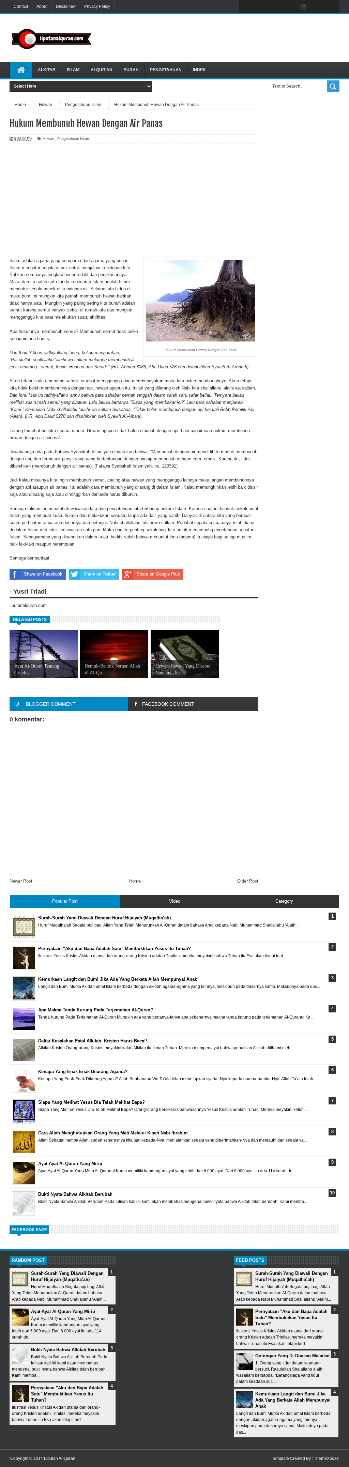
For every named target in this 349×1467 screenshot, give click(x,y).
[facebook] (246, 7)
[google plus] (332, 7)
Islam (73, 69)
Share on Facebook (43, 574)
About (41, 6)
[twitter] (260, 7)
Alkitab (47, 69)
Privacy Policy (97, 6)
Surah (131, 69)
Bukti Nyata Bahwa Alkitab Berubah (68, 1349)
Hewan (48, 139)
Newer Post (21, 881)
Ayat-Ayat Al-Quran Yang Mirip (63, 1311)
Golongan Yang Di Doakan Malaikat (292, 1355)
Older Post (247, 881)
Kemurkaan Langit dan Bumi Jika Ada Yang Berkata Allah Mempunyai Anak (293, 1400)
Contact (21, 6)
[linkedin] (317, 7)
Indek (199, 69)
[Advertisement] (223, 37)
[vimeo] (275, 7)
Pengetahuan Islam (73, 139)
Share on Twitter (100, 574)
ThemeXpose (326, 1458)
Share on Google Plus (158, 574)
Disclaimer (66, 6)
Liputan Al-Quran (59, 1458)
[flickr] (289, 7)
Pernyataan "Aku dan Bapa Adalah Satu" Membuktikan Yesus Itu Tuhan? (67, 1394)
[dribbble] (303, 7)
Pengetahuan (166, 69)
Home (135, 881)
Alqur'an (101, 69)
